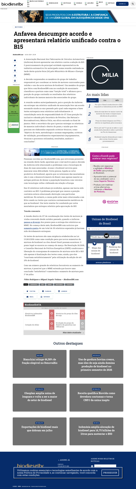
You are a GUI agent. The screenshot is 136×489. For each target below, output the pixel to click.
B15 (42, 284)
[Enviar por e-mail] (15, 60)
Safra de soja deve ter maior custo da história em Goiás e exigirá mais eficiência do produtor (108, 114)
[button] (66, 3)
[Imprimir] (15, 80)
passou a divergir (32, 222)
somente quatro (31, 228)
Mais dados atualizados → (73, 332)
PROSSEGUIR (110, 472)
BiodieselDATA (33, 304)
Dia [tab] (105, 100)
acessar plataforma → (105, 262)
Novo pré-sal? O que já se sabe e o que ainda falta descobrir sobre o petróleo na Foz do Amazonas (108, 130)
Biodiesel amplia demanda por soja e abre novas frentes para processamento (108, 139)
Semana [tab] (92, 100)
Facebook (48, 291)
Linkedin (64, 291)
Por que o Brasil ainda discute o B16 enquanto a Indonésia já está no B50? (108, 106)
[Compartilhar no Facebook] (15, 70)
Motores (59, 284)
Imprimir (46, 296)
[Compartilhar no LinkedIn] (15, 75)
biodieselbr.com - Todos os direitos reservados (34, 486)
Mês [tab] (117, 100)
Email (31, 296)
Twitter (32, 291)
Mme (49, 284)
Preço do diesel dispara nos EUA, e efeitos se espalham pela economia (108, 122)
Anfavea (33, 284)
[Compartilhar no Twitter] (15, 65)
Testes (69, 284)
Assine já (122, 4)
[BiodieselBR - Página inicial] (12, 3)
